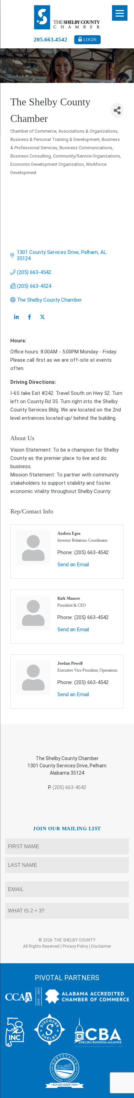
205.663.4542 (50, 39)
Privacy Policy (75, 946)
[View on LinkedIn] (16, 321)
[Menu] (119, 13)
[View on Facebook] (29, 321)
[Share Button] (117, 110)
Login (90, 39)
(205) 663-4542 (69, 787)
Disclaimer (101, 946)
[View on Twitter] (42, 321)
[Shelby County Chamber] (67, 17)
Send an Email (73, 564)
